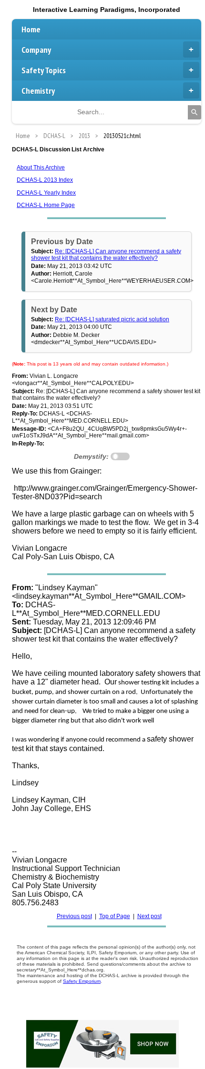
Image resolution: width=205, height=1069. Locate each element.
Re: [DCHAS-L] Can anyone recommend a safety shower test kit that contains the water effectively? (106, 254)
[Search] (194, 112)
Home (31, 29)
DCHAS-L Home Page (46, 205)
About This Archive (41, 167)
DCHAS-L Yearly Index (46, 192)
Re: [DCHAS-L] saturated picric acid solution (112, 319)
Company (36, 49)
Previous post (74, 916)
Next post (149, 916)
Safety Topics (43, 70)
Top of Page (114, 916)
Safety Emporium (82, 981)
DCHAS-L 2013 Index (45, 180)
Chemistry (38, 90)
